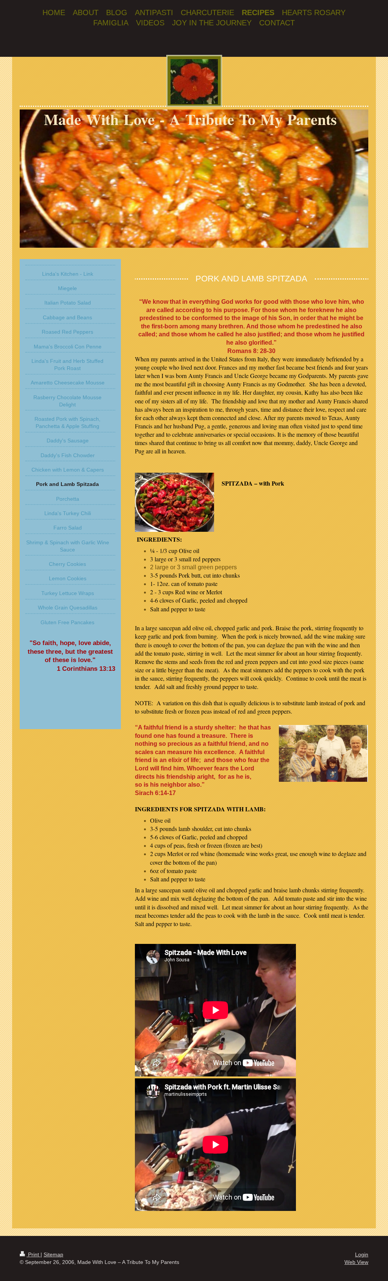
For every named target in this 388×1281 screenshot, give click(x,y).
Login (361, 1254)
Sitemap (53, 1254)
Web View (356, 1262)
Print (34, 1254)
